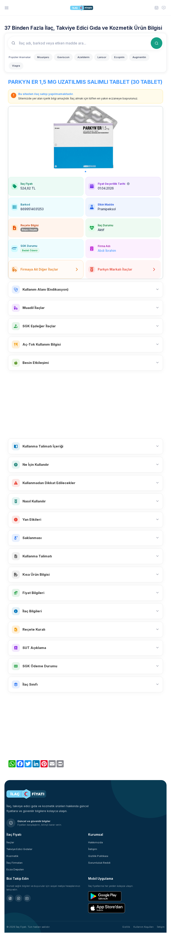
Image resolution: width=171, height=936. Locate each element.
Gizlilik (126, 927)
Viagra (16, 65)
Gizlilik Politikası (98, 856)
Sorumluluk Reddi (99, 862)
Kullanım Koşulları (143, 927)
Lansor (102, 57)
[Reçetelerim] (156, 7)
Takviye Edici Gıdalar (19, 849)
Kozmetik (12, 856)
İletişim (92, 849)
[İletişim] (163, 7)
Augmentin (139, 57)
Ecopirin (119, 57)
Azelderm (83, 57)
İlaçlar (10, 842)
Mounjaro (43, 57)
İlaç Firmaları (14, 862)
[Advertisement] (85, 404)
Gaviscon (63, 57)
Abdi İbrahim (107, 250)
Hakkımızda (95, 842)
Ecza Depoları (15, 869)
